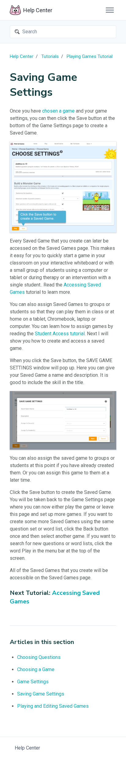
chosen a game (58, 111)
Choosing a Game (35, 669)
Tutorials (50, 56)
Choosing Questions (39, 657)
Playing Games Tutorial (90, 56)
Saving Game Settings (40, 694)
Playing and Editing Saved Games (53, 706)
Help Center (21, 56)
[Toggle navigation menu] (109, 10)
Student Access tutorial (60, 333)
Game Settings (33, 682)
